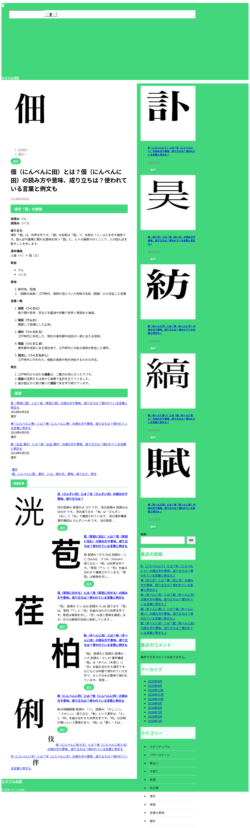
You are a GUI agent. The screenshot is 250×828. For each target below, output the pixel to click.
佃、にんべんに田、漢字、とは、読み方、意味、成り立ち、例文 (54, 474)
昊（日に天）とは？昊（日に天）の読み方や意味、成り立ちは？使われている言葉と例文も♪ (171, 240)
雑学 (153, 821)
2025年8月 (155, 685)
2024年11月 (156, 694)
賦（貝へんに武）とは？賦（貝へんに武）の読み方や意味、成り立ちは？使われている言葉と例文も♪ (171, 508)
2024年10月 (156, 699)
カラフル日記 (10, 78)
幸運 (153, 779)
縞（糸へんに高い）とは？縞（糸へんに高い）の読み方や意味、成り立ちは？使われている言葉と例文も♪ (171, 418)
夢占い (154, 763)
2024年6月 (155, 716)
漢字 (15, 469)
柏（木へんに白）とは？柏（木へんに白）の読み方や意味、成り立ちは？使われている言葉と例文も (106, 640)
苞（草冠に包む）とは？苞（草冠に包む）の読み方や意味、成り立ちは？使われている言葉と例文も (106, 541)
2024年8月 (155, 707)
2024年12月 (156, 690)
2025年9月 (155, 681)
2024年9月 (155, 703)
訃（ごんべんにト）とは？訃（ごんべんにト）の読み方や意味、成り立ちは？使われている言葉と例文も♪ (171, 151)
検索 (143, 534)
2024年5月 (155, 721)
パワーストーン (160, 755)
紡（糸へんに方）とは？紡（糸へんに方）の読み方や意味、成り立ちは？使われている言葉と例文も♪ (171, 329)
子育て (154, 771)
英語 (153, 804)
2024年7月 (155, 712)
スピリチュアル (160, 746)
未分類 (154, 788)
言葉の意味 (157, 812)
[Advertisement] (98, 47)
